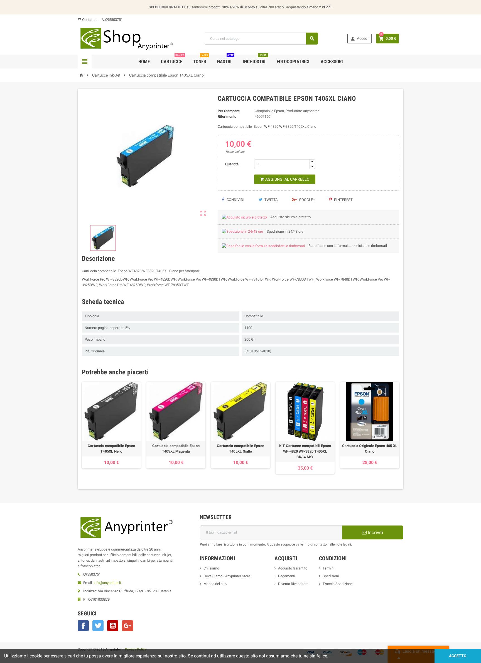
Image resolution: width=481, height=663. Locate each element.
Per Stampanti (229, 111)
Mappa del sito (215, 584)
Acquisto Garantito (292, 568)
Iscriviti (375, 532)
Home (144, 61)
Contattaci (89, 20)
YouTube (112, 625)
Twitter (98, 625)
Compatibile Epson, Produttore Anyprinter (287, 111)
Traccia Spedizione (338, 584)
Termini (328, 568)
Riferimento (227, 116)
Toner (200, 59)
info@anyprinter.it (107, 583)
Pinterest (343, 200)
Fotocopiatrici (293, 61)
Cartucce (172, 59)
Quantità (232, 164)
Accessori (332, 61)
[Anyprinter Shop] (126, 38)
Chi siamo (211, 568)
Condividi (235, 200)
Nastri (225, 59)
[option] (111, 428)
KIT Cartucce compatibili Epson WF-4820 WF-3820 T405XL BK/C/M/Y (305, 451)
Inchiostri (255, 59)
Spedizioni (331, 576)
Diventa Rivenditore (293, 584)
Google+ (306, 200)
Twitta (271, 200)
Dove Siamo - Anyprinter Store (226, 576)
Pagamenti (286, 576)
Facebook (83, 625)
